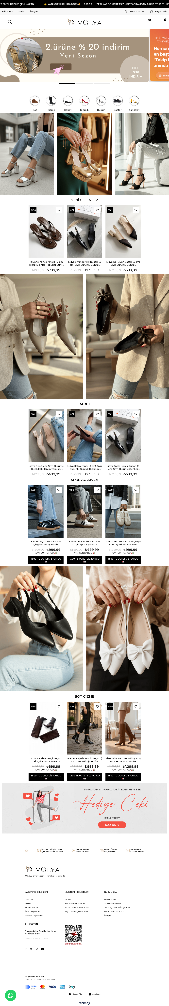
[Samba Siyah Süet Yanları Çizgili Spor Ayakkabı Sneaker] (46, 511)
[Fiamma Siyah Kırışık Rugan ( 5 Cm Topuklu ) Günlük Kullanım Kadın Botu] (84, 728)
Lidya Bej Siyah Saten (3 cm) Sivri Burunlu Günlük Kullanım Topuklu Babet (84, 263)
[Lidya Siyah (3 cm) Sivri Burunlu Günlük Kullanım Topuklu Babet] (123, 435)
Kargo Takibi (160, 11)
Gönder (62, 938)
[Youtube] (42, 949)
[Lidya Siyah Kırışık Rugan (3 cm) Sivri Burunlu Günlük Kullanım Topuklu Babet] (46, 231)
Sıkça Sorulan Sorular (75, 903)
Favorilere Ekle (59, 210)
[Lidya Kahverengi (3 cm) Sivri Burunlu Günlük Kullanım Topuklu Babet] (46, 435)
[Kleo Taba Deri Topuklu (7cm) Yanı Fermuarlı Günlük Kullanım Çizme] (123, 728)
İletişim (34, 11)
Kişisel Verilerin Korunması (77, 907)
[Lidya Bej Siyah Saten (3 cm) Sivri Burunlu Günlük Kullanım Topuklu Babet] (84, 231)
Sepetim (29, 903)
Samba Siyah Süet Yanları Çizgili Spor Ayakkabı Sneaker (46, 543)
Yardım (21, 11)
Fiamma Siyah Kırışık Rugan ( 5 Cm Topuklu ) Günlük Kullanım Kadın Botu (84, 760)
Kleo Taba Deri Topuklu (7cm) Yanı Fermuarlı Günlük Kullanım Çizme (123, 760)
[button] (67, 83)
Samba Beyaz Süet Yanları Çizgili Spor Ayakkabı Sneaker (84, 543)
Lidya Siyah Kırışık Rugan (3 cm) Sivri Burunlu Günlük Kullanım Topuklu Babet (46, 263)
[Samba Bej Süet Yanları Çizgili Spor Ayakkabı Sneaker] (123, 511)
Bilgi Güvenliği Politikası (76, 911)
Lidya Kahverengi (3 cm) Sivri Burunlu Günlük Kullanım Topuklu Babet (46, 468)
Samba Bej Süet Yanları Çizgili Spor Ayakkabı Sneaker (123, 543)
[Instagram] (37, 949)
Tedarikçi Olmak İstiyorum (117, 907)
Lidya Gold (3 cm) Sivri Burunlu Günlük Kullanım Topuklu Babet (123, 263)
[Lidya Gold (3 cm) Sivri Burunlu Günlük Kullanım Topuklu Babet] (123, 231)
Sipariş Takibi (31, 907)
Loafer (117, 110)
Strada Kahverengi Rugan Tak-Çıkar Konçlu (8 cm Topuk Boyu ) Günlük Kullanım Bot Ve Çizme (46, 760)
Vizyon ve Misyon (112, 903)
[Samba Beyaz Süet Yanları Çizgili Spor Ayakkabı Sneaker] (84, 511)
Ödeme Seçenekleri (34, 915)
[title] (84, 55)
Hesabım (29, 899)
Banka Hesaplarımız (114, 911)
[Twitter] (31, 949)
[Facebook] (26, 949)
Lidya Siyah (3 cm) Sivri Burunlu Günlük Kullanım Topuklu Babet (123, 468)
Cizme (51, 110)
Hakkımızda (7, 11)
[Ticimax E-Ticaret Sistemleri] (84, 1003)
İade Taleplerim (32, 911)
